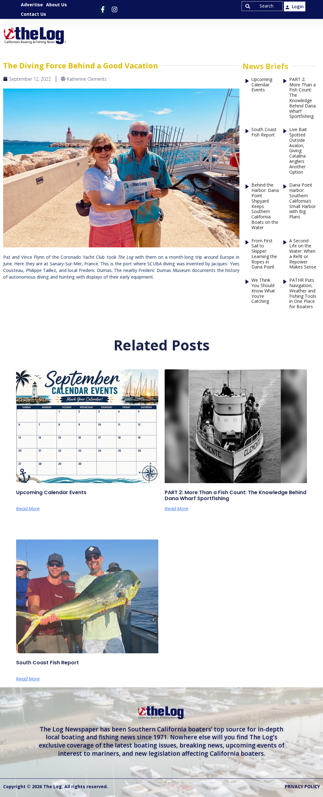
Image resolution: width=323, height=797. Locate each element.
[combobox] (262, 6)
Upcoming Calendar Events (261, 85)
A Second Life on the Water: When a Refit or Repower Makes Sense (302, 254)
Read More (28, 508)
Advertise (32, 5)
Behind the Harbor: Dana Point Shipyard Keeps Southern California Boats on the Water (265, 206)
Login (298, 6)
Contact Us (33, 14)
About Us (56, 5)
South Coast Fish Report (264, 132)
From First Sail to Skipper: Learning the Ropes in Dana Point (264, 254)
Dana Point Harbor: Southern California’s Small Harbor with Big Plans (302, 201)
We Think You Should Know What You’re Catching (263, 291)
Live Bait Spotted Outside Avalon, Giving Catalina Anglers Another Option (298, 151)
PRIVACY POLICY (302, 786)
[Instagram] (114, 9)
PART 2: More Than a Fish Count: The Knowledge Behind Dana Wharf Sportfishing (302, 98)
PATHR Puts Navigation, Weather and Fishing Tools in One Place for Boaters (302, 293)
